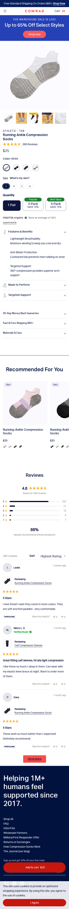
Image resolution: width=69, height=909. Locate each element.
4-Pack (55, 204)
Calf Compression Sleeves (28, 645)
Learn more (9, 222)
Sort (32, 555)
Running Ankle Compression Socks (33, 583)
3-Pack (33, 204)
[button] (8, 118)
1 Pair (12, 205)
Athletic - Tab (14, 131)
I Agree (34, 902)
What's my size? (19, 178)
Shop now (34, 34)
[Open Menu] (5, 11)
